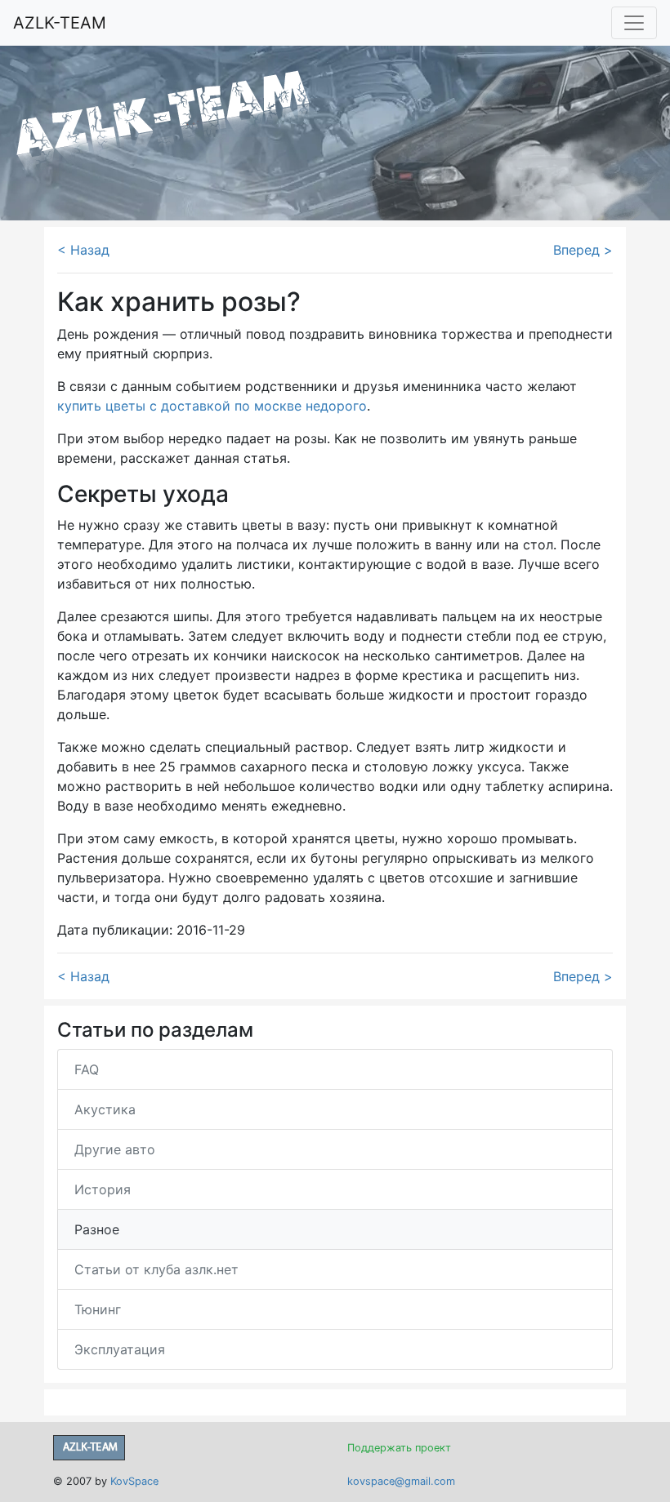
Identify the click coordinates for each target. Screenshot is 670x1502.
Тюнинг (97, 1309)
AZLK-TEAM (59, 23)
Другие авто (114, 1149)
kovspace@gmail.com (401, 1481)
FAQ (86, 1069)
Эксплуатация (119, 1349)
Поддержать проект (399, 1448)
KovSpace (134, 1481)
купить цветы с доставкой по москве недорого (212, 406)
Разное (96, 1229)
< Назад (83, 250)
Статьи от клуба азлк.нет (156, 1269)
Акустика (105, 1109)
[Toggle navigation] (634, 23)
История (102, 1189)
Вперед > (583, 250)
